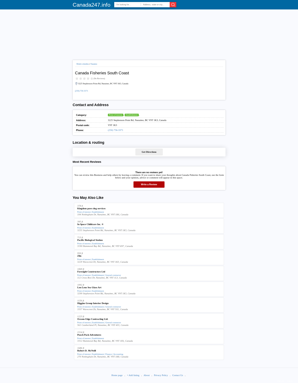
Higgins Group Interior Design (92, 303)
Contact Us (177, 375)
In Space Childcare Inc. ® (90, 224)
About (147, 375)
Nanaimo (93, 64)
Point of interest (115, 115)
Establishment (132, 115)
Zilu (79, 256)
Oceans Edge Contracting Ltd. (92, 319)
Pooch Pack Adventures (89, 335)
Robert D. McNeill (86, 350)
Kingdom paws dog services (91, 208)
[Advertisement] (149, 33)
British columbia (83, 64)
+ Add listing (133, 375)
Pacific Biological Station (90, 240)
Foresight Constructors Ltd (91, 271)
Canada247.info (91, 5)
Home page (117, 375)
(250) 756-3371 (81, 91)
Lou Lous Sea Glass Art (89, 287)
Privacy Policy (161, 375)
